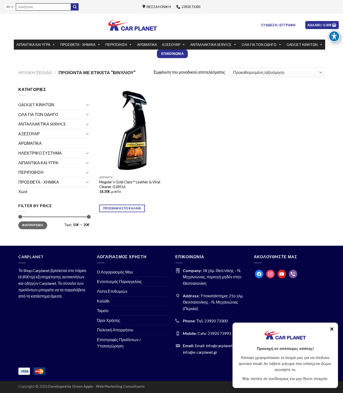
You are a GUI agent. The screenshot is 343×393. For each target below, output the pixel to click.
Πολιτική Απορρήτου (115, 329)
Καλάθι (103, 301)
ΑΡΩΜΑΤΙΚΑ (147, 44)
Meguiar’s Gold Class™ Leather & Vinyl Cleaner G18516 (129, 184)
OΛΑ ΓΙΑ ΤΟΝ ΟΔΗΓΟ (259, 44)
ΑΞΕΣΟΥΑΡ (171, 44)
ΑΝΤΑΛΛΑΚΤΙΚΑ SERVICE (211, 44)
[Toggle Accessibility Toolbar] (334, 36)
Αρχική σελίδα (35, 72)
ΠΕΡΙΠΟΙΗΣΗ (116, 44)
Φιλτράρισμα (32, 225)
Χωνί (22, 191)
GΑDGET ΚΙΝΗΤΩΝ (302, 44)
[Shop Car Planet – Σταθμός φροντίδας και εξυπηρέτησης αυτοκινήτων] (132, 25)
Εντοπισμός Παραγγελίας (119, 281)
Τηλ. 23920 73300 (212, 320)
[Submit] (75, 7)
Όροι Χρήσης (108, 320)
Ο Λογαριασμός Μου (115, 272)
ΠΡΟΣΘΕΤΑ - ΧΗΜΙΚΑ (77, 44)
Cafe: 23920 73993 (214, 333)
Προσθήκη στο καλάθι (122, 208)
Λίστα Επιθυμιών (112, 291)
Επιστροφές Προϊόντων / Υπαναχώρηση (119, 342)
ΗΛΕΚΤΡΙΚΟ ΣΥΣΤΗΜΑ (40, 153)
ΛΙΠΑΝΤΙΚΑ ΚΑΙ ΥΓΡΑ (33, 44)
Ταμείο (102, 310)
